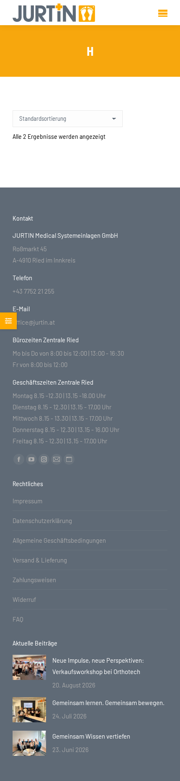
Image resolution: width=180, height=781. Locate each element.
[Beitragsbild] (29, 667)
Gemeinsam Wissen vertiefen (91, 736)
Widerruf (24, 599)
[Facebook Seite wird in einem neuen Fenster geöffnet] (18, 459)
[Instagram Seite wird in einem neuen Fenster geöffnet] (44, 459)
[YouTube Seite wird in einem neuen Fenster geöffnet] (31, 459)
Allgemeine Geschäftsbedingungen (59, 540)
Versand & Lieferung (40, 560)
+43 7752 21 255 (33, 291)
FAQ (18, 619)
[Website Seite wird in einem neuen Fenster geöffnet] (69, 459)
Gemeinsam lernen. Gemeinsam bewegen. (108, 702)
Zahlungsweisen (34, 579)
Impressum (27, 501)
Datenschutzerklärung (42, 520)
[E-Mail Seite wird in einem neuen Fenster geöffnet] (56, 459)
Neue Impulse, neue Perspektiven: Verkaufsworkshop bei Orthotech (98, 665)
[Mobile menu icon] (162, 13)
